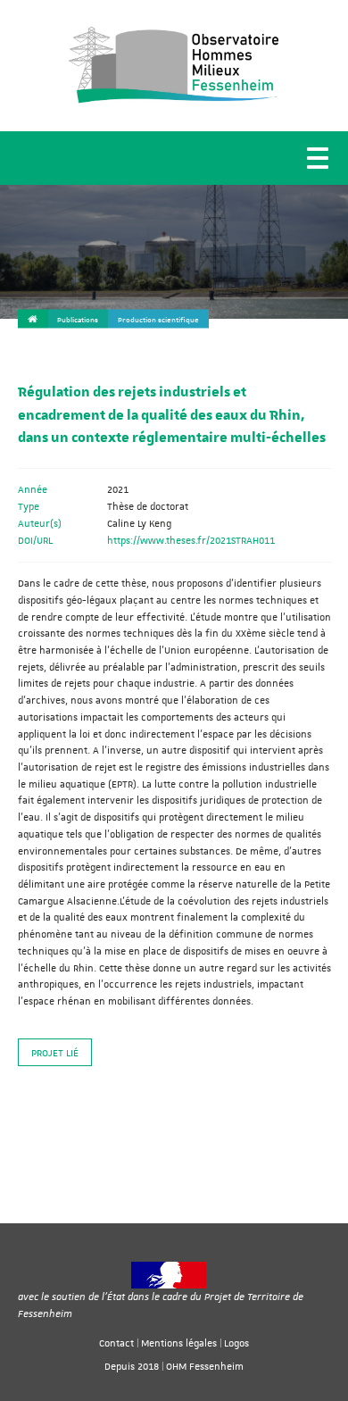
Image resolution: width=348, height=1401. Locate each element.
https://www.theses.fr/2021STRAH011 (191, 539)
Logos (236, 1342)
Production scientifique (158, 319)
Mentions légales (179, 1342)
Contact (116, 1342)
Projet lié (55, 1052)
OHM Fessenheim (205, 1365)
